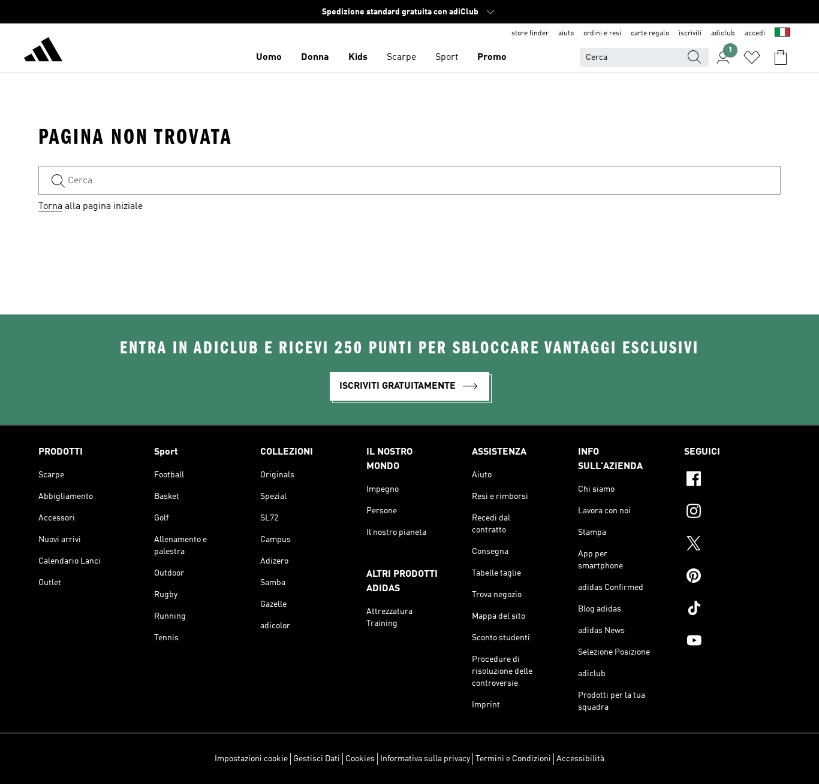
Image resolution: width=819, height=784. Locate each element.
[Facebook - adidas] (732, 480)
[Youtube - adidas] (732, 642)
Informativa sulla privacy (425, 759)
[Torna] (43, 51)
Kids (358, 57)
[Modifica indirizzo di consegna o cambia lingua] (782, 33)
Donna (315, 57)
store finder (530, 33)
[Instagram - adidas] (732, 513)
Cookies (360, 759)
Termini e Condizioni (513, 759)
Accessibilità (580, 759)
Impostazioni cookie (251, 759)
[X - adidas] (732, 545)
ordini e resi (602, 33)
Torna (50, 206)
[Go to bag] (780, 57)
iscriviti (690, 33)
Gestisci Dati (316, 759)
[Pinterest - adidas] (732, 577)
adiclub (723, 33)
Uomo (269, 57)
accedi (755, 33)
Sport (446, 57)
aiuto (566, 33)
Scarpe (401, 57)
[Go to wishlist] (751, 57)
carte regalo (650, 33)
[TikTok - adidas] (732, 610)
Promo (492, 57)
